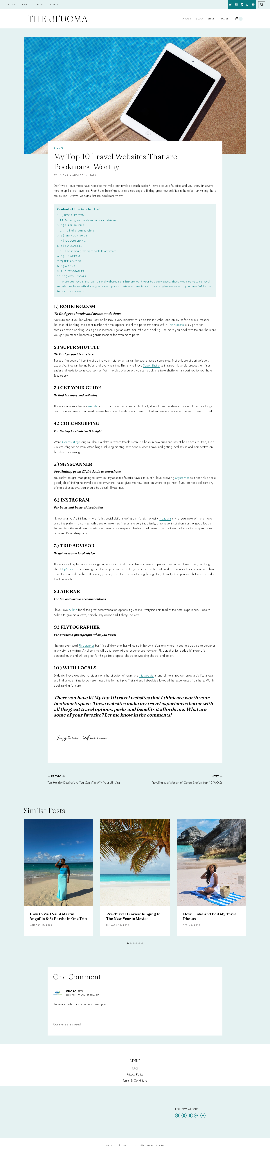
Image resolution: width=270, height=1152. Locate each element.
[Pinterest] (242, 4)
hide (96, 209)
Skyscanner (182, 477)
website (93, 406)
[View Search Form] (261, 4)
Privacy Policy (135, 1074)
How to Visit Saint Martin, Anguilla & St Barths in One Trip (58, 916)
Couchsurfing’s (71, 442)
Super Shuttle (151, 365)
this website (146, 675)
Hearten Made (156, 1145)
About (26, 4)
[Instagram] (236, 4)
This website (176, 324)
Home (11, 4)
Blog (40, 4)
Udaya (71, 991)
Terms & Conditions (135, 1080)
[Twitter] (230, 4)
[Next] (241, 880)
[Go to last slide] (29, 880)
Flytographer (86, 645)
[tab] (128, 943)
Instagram (165, 518)
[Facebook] (177, 1115)
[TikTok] (247, 4)
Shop (211, 18)
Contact (56, 4)
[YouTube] (253, 4)
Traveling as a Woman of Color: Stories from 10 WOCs (187, 779)
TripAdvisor (69, 569)
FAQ (135, 1068)
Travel (59, 148)
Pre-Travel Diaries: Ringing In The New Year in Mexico (133, 916)
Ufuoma (63, 175)
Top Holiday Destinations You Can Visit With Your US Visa (84, 779)
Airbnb (73, 610)
